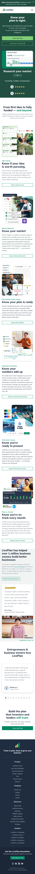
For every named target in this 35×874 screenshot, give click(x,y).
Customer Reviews (17, 771)
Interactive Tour (17, 766)
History (17, 795)
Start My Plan (17, 38)
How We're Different (17, 768)
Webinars (17, 811)
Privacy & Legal (22, 870)
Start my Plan (17, 728)
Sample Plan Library (17, 819)
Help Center (17, 806)
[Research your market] (17, 75)
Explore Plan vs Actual (17, 540)
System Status (17, 779)
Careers (17, 792)
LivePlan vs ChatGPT (17, 837)
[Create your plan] (14, 75)
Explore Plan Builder (17, 322)
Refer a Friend (17, 816)
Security (17, 781)
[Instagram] (13, 864)
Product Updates (17, 774)
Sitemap (17, 824)
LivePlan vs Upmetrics (17, 840)
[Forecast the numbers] (15, 75)
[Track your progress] (20, 75)
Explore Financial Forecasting (17, 396)
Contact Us (17, 790)
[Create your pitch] (19, 75)
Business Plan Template (17, 821)
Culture (17, 797)
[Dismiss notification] (33, 2)
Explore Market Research (17, 256)
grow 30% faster (19, 567)
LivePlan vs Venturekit (17, 843)
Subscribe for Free (17, 858)
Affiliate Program (17, 813)
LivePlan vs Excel (17, 835)
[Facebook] (16, 864)
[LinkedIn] (19, 864)
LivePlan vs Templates (17, 832)
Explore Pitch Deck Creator (17, 468)
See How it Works (16, 43)
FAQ (17, 776)
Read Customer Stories (11, 578)
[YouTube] (22, 864)
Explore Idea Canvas (17, 185)
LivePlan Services (17, 808)
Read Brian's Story (25, 640)
